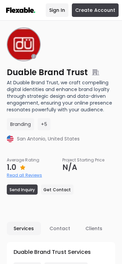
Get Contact (57, 190)
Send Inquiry (22, 190)
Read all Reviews (24, 175)
